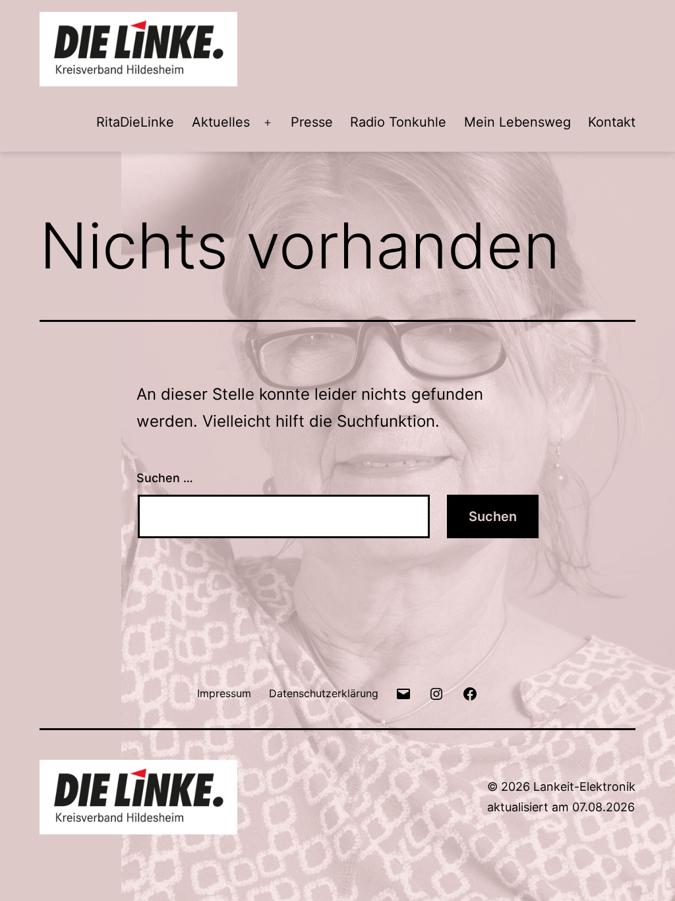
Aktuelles (221, 122)
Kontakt (611, 122)
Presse (312, 122)
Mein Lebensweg (517, 122)
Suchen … (164, 478)
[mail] (403, 692)
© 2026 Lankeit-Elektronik (561, 786)
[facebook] (470, 692)
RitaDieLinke (135, 122)
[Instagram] (436, 692)
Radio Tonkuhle (398, 122)
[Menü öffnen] (267, 122)
